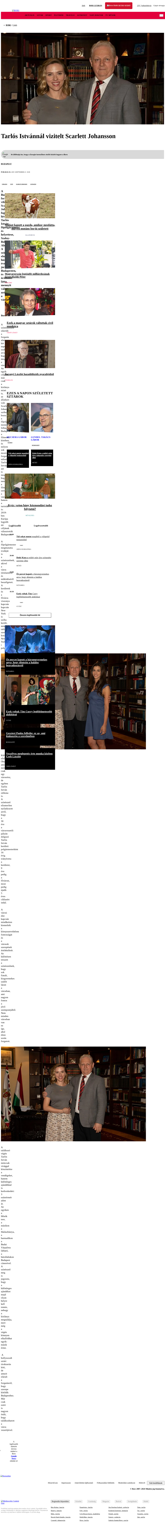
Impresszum (66, 1483)
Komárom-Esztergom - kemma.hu (118, 1510)
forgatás (4, 184)
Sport (48, 15)
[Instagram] (156, 1477)
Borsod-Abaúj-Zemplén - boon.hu (60, 1517)
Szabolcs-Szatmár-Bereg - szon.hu (118, 1520)
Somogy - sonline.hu (114, 1517)
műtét (34, 463)
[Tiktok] (150, 1477)
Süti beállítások (155, 1483)
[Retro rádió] (110, 7)
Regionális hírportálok (60, 1501)
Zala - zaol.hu (141, 1517)
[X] (3, 307)
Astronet (82, 15)
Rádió (146, 1501)
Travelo (70, 15)
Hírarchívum (53, 1483)
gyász (18, 606)
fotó (11, 184)
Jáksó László (12, 333)
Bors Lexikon (95, 6)
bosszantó (10, 742)
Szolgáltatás (132, 1501)
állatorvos (30, 235)
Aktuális (29, 15)
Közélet (78, 1501)
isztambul (20, 585)
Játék (83, 6)
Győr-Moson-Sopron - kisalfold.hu (90, 1514)
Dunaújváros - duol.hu (86, 1507)
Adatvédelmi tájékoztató (84, 1483)
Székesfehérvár (144, 6)
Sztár (40, 15)
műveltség (30, 515)
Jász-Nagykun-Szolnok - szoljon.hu (118, 1507)
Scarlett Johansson (21, 184)
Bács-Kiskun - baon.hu (57, 1507)
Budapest (6, 164)
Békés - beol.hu (55, 1514)
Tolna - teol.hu (141, 1507)
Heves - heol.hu (84, 1520)
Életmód (58, 15)
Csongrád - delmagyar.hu (58, 1520)
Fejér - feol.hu (84, 1510)
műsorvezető (35, 445)
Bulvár (118, 1501)
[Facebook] (162, 1477)
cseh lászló (11, 766)
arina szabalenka (15, 464)
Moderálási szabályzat (126, 1483)
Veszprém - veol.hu (142, 1514)
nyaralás (9, 380)
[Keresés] (161, 15)
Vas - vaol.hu (141, 1510)
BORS (8, 25)
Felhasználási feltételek (105, 1483)
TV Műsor (110, 15)
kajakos (10, 442)
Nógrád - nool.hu (113, 1514)
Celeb (15, 25)
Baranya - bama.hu (56, 1510)
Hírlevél (142, 1483)
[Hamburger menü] (6, 15)
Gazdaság (92, 1501)
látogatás (33, 184)
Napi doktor (96, 15)
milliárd (8, 283)
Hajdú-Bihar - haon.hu (86, 1517)
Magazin (105, 1501)
